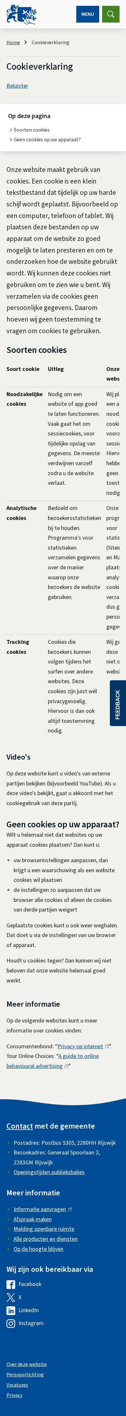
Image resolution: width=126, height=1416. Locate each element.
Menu (87, 14)
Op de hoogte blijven (38, 1249)
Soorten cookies (32, 130)
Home (13, 42)
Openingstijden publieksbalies (49, 1172)
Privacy (14, 1395)
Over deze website (26, 1364)
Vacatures (17, 1385)
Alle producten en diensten (46, 1239)
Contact (19, 1126)
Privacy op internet (82, 1046)
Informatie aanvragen (41, 1209)
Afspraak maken (33, 1219)
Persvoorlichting (25, 1374)
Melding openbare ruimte (44, 1229)
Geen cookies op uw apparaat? (47, 139)
